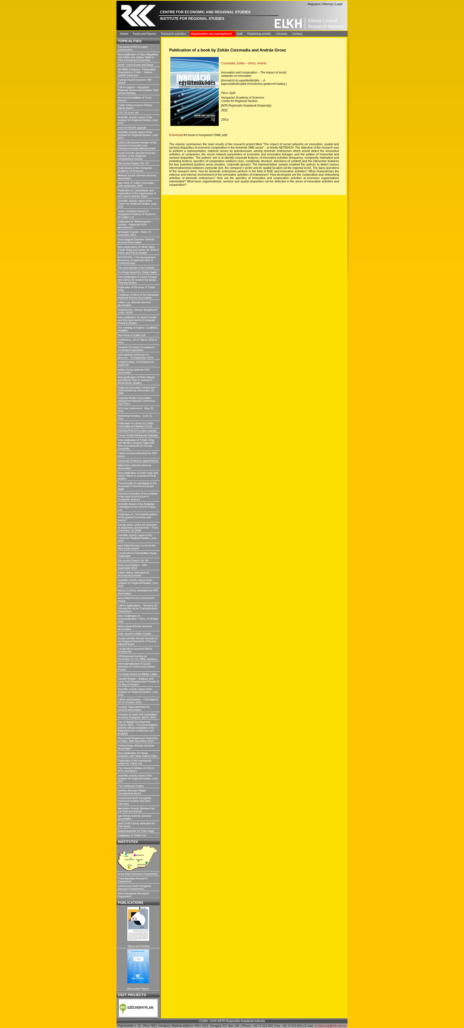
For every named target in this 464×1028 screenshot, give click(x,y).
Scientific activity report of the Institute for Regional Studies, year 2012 (138, 135)
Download (176, 135)
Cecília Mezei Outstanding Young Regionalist (137, 554)
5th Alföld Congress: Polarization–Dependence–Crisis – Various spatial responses (137, 72)
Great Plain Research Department (138, 873)
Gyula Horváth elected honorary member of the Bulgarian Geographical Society (136, 155)
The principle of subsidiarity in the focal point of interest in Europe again (137, 486)
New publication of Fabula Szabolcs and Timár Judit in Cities (137, 754)
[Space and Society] (138, 924)
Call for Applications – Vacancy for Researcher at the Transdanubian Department (137, 608)
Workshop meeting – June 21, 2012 (135, 417)
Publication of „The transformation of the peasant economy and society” (137, 517)
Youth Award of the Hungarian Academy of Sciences (135, 169)
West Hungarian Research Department (133, 895)
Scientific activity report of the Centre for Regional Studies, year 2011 (137, 203)
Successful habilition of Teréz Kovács (135, 99)
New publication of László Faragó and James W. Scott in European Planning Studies (137, 279)
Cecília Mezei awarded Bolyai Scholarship (135, 650)
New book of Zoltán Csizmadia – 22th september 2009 (137, 184)
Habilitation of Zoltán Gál (132, 835)
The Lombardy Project (131, 785)
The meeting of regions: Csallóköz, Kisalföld (138, 329)
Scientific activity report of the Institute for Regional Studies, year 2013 (138, 120)
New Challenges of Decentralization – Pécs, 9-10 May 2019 (138, 618)
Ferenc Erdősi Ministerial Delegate (138, 435)
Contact (297, 34)
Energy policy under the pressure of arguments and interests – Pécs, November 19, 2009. (138, 527)
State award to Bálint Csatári (134, 633)
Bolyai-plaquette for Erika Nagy (136, 830)
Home (124, 34)
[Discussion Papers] (138, 966)
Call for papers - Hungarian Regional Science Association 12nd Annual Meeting (138, 90)
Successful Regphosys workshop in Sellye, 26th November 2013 (137, 739)
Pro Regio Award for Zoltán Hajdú (137, 272)
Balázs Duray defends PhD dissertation (134, 371)
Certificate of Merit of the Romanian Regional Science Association (138, 296)
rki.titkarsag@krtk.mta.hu (330, 1026)
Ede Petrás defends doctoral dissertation (134, 817)
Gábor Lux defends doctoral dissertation (134, 304)
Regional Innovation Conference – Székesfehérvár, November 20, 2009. (137, 390)
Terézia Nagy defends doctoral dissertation (136, 747)
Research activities (173, 34)
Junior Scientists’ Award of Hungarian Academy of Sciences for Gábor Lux (137, 214)
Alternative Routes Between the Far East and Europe (136, 810)
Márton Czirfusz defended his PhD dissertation (138, 592)
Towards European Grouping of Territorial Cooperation (136, 349)
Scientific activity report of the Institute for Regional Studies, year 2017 (138, 778)
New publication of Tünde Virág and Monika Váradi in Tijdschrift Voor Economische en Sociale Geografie (136, 444)
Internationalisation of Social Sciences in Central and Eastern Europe (136, 666)
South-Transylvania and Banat (135, 64)
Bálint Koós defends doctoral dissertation (134, 467)
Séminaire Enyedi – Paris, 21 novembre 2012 (134, 233)
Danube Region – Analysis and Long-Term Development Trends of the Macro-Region (138, 681)
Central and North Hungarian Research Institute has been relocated (134, 801)
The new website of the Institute (136, 267)
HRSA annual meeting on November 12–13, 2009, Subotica (137, 658)
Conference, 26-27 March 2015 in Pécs (137, 341)
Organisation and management (211, 34)
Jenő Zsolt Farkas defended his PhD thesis (136, 825)
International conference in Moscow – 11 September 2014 (135, 356)
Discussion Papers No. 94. (133, 560)
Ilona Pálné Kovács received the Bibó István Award (136, 547)
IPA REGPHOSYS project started (137, 430)
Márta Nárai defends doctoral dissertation (135, 628)
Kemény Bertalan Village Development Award (132, 792)
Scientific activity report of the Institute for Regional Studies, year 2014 (138, 583)
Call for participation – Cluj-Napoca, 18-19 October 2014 (138, 701)
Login (339, 4)
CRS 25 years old (128, 112)
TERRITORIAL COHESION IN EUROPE (136, 364)
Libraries (281, 34)
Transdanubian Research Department (133, 880)
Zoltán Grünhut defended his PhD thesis (137, 455)
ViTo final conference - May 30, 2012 (136, 410)
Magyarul (314, 4)
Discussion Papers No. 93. (133, 163)
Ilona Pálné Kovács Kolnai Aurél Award (136, 599)
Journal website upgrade (132, 127)
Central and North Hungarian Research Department (134, 887)
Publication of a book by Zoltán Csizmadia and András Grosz (135, 425)
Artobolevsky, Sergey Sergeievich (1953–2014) (137, 311)
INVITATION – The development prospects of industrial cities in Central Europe (136, 260)
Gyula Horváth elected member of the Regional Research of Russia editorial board (137, 641)
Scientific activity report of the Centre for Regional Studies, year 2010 (137, 538)
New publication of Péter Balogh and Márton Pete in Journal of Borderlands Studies (136, 380)
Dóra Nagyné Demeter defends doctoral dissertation (136, 241)
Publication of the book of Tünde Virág (136, 289)
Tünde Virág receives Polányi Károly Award (135, 106)
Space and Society (138, 946)
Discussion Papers (138, 988)
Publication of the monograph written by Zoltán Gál (135, 762)
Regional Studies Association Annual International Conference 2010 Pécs (136, 400)
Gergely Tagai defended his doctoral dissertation (134, 708)
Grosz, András (257, 63)
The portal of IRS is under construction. (133, 48)
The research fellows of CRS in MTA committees (136, 769)
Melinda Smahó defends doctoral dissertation (137, 177)
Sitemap (327, 4)
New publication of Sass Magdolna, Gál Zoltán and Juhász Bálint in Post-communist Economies (138, 57)
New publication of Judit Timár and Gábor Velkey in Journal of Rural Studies (138, 475)
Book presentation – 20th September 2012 (132, 566)
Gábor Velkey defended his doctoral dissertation (133, 574)
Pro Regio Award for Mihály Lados (137, 674)
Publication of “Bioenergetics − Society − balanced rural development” (135, 224)
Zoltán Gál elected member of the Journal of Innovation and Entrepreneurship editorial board (137, 145)
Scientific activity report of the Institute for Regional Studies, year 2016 (138, 692)
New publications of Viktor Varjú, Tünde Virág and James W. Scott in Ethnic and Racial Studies (138, 249)
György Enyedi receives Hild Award (134, 81)
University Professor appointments (138, 460)
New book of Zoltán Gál (131, 335)
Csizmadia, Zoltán (233, 63)
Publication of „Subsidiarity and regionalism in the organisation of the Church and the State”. (137, 193)
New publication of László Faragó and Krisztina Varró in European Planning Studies (137, 320)
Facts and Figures (144, 34)
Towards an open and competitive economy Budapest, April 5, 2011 (137, 716)
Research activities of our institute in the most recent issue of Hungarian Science (137, 496)
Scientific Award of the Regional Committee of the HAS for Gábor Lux (137, 507)
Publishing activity (259, 34)
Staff (239, 34)
